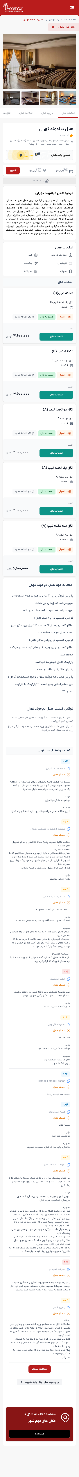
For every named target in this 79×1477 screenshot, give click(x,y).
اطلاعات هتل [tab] (68, 113)
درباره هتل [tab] (47, 113)
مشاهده (39, 1434)
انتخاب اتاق (56, 336)
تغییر (13, 170)
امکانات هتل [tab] (26, 113)
